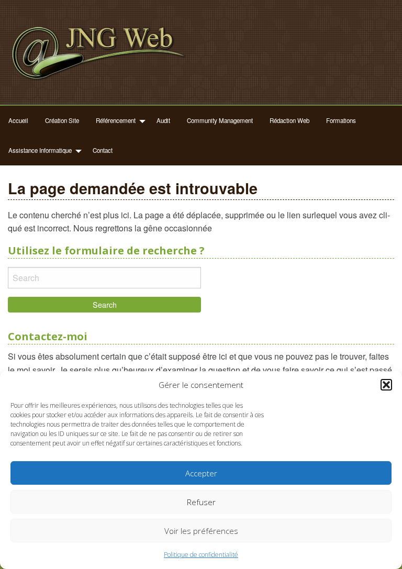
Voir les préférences (201, 531)
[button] (386, 385)
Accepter (201, 473)
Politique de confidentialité (201, 554)
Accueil (18, 120)
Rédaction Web (289, 120)
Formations (341, 120)
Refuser (201, 502)
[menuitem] (18, 121)
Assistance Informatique (40, 150)
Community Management (220, 120)
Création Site (62, 120)
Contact (103, 150)
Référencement (116, 120)
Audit (163, 120)
